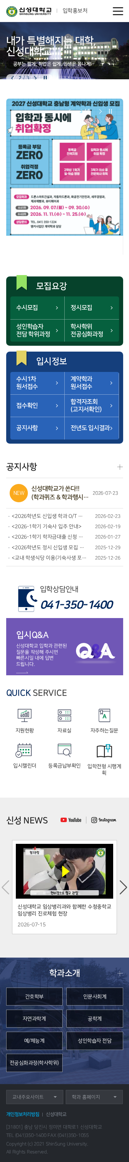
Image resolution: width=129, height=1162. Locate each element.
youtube (71, 820)
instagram (103, 820)
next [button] (35, 78)
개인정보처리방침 (22, 1114)
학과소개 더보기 (120, 973)
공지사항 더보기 (120, 467)
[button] (123, 887)
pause (45, 78)
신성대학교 (56, 1114)
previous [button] (12, 78)
